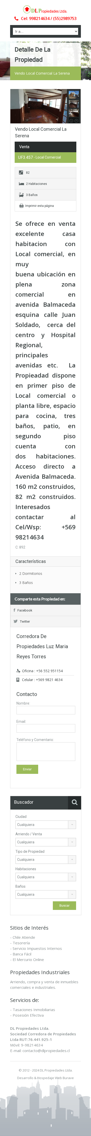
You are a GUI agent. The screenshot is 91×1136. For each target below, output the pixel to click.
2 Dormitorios (30, 573)
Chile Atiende (24, 937)
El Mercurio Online (28, 959)
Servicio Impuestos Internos (37, 948)
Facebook (24, 610)
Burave (68, 1078)
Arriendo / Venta (28, 834)
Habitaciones (25, 869)
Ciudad (21, 817)
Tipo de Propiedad (29, 851)
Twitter (25, 621)
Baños (20, 886)
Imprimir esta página (39, 206)
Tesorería (21, 942)
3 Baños (26, 582)
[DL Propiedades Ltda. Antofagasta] (45, 9)
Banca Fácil (22, 953)
